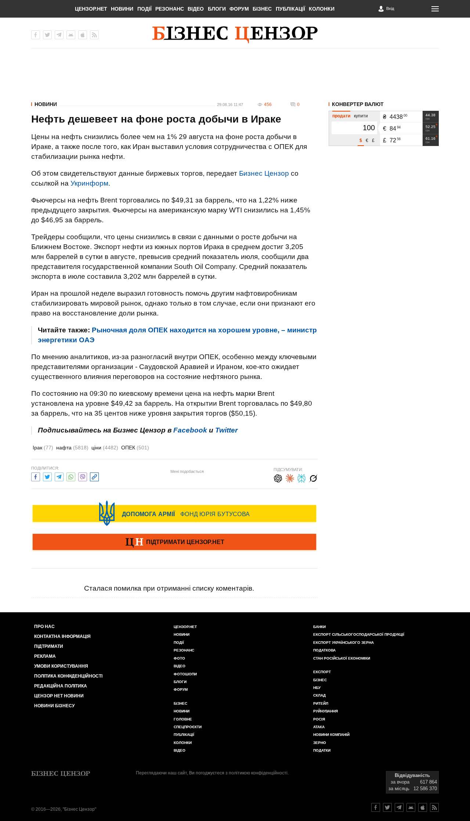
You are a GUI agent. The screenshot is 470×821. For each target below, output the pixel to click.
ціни (104, 447)
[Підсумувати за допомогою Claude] (289, 477)
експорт (322, 672)
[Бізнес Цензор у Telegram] (59, 34)
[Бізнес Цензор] (235, 34)
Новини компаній (331, 735)
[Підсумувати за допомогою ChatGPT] (278, 477)
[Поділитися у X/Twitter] (47, 476)
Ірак (43, 447)
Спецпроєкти (188, 727)
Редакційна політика (60, 686)
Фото (179, 658)
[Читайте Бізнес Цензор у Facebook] (375, 807)
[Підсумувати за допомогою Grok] (313, 477)
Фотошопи (185, 674)
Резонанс (169, 9)
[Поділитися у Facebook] (35, 476)
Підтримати (48, 646)
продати (341, 115)
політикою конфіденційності (258, 773)
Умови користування (61, 666)
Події (144, 9)
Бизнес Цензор (264, 173)
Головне (183, 719)
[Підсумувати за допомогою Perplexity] (301, 477)
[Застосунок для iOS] (82, 34)
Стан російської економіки (341, 658)
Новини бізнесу (54, 705)
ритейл (320, 703)
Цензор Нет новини (59, 695)
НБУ (317, 688)
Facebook (190, 430)
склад (319, 695)
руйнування (325, 711)
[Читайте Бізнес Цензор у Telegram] (399, 807)
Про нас (44, 626)
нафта (72, 447)
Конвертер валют (358, 104)
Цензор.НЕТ (91, 9)
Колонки (322, 9)
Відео (196, 9)
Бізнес (262, 9)
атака (319, 727)
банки (319, 627)
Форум (239, 9)
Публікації (290, 9)
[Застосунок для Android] (70, 34)
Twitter (226, 430)
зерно (319, 743)
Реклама (45, 656)
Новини (122, 9)
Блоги (217, 9)
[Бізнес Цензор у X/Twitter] (47, 34)
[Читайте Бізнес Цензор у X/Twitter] (387, 807)
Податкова (324, 650)
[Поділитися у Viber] (82, 476)
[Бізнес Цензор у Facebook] (35, 34)
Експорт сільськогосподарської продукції (358, 634)
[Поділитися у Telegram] (59, 476)
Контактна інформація (62, 636)
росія (319, 719)
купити (361, 115)
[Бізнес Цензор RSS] (94, 34)
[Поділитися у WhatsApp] (70, 476)
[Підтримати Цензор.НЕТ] (174, 542)
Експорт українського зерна (343, 643)
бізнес (320, 680)
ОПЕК (135, 447)
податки (321, 750)
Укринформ (89, 183)
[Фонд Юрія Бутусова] (174, 513)
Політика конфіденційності (68, 676)
